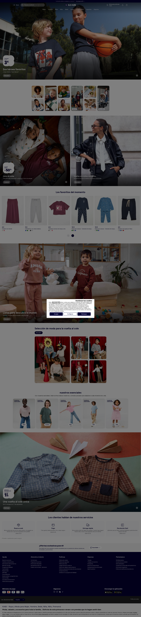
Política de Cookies (59, 311)
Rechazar (84, 314)
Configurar (70, 314)
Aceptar (56, 314)
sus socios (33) (56, 302)
